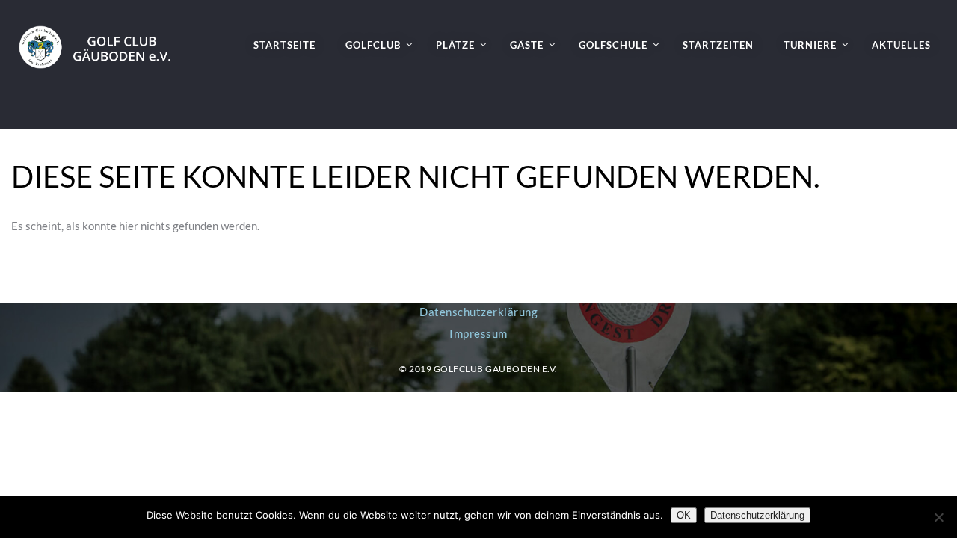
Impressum (478, 333)
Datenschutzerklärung (478, 311)
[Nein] (938, 517)
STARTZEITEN (718, 45)
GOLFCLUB (373, 45)
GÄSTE (527, 45)
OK (684, 515)
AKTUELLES (901, 45)
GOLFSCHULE (613, 45)
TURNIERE (810, 45)
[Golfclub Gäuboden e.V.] (101, 34)
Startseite (284, 45)
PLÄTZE (455, 45)
